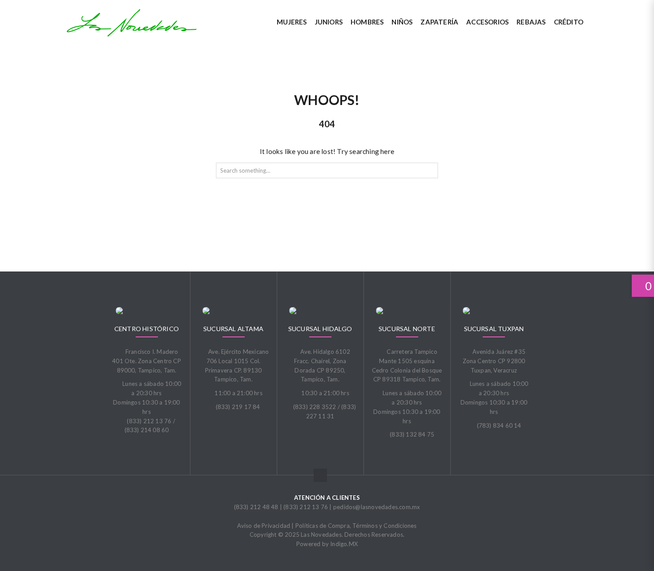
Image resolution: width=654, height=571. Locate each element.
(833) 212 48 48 (256, 506)
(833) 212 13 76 (305, 506)
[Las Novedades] (132, 22)
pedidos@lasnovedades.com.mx (376, 506)
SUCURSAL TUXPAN (494, 328)
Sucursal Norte (407, 328)
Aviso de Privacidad (263, 525)
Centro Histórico (146, 328)
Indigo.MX (344, 543)
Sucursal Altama (233, 328)
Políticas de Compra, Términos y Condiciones (356, 525)
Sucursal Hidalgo (320, 328)
